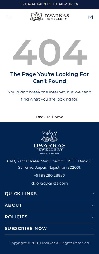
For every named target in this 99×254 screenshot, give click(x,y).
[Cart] (90, 17)
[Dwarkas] (49, 17)
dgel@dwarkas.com (49, 183)
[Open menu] (8, 17)
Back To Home (49, 117)
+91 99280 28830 (49, 175)
